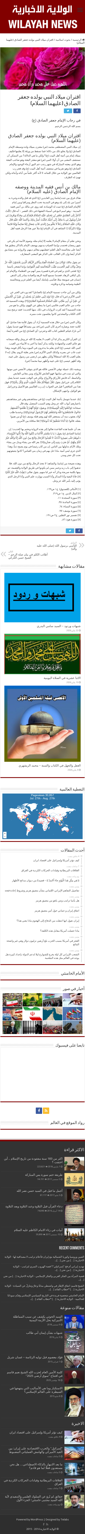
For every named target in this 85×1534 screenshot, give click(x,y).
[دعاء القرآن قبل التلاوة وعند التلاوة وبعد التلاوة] (74, 1215)
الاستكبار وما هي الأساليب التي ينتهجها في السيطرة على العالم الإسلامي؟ (36, 1390)
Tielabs (64, 1519)
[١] (68, 228)
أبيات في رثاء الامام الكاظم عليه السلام (38, 1230)
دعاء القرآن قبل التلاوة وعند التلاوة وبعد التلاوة (34, 1206)
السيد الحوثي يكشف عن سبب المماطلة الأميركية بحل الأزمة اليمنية (37, 1318)
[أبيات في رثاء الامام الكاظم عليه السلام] (74, 1235)
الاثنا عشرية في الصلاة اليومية (62, 678)
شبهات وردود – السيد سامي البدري (59, 626)
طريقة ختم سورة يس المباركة (43, 1175)
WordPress (37, 1519)
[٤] (48, 407)
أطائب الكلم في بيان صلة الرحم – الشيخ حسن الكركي (28, 554)
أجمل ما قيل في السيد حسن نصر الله (39, 1191)
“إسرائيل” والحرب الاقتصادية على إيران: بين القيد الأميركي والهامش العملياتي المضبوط (35, 1450)
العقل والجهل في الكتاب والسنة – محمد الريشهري (50, 765)
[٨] (79, 476)
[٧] (42, 442)
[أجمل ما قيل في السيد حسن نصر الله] (74, 1195)
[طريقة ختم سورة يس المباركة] (74, 1179)
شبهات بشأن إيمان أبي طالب (44, 1333)
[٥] (25, 412)
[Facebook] (39, 1111)
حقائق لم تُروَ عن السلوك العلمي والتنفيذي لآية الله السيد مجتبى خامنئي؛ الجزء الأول (33, 1498)
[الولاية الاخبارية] (42, 9)
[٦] (41, 420)
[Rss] (46, 1111)
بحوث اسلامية (63, 39)
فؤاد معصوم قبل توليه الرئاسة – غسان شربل (34, 1357)
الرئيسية (77, 39)
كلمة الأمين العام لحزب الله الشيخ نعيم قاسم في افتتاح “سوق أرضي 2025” (34, 1374)
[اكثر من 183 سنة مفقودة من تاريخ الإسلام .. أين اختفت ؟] (74, 1163)
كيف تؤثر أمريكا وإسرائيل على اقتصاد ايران (35, 1432)
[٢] (26, 300)
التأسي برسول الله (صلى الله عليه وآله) (57, 545)
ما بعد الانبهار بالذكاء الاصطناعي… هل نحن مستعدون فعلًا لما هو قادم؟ (36, 1466)
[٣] (11, 382)
